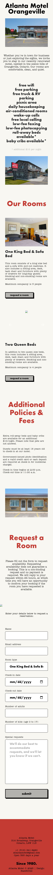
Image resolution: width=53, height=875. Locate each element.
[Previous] (10, 232)
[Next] (42, 232)
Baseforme (26, 871)
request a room (19, 295)
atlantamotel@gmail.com (26, 853)
